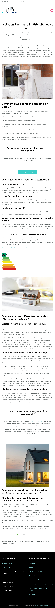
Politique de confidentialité (36, 580)
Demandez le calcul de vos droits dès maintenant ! (17, 248)
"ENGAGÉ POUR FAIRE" (36, 421)
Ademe (46, 48)
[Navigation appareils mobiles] (51, 10)
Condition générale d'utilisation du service (41, 584)
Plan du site (32, 594)
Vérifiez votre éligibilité (35, 572)
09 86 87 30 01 (6, 567)
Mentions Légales (34, 576)
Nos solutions (32, 563)
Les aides (31, 567)
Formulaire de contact (8, 563)
